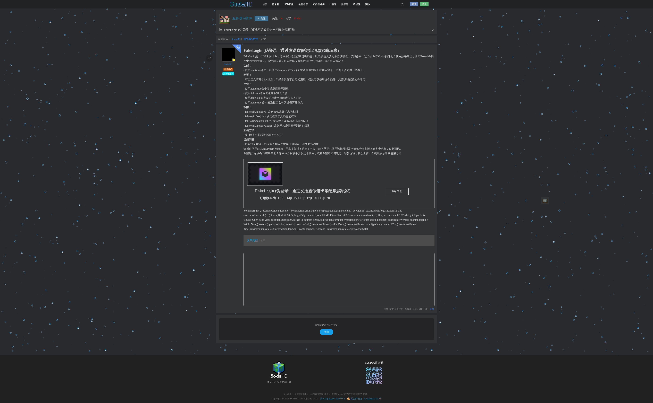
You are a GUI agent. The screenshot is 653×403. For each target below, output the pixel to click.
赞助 (367, 4)
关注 (262, 18)
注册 (424, 4)
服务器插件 (319, 4)
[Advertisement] (339, 279)
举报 (392, 309)
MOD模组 (289, 4)
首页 (265, 4)
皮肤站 (356, 4)
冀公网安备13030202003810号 (365, 398)
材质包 (333, 4)
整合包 (275, 4)
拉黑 (386, 309)
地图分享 (303, 4)
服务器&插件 (242, 18)
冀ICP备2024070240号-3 (332, 398)
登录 (414, 4)
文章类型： (254, 240)
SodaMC (241, 4)
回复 (432, 309)
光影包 (344, 4)
